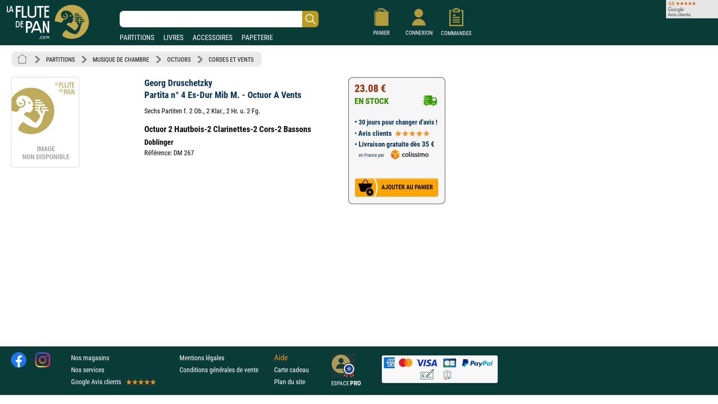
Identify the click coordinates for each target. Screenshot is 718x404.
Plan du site (289, 382)
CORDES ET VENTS (231, 59)
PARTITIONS (137, 37)
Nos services (87, 370)
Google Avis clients (96, 382)
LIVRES (173, 37)
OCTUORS (179, 59)
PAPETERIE (257, 37)
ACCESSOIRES (213, 37)
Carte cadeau (291, 370)
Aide (281, 357)
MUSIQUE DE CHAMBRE (121, 59)
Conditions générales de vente (225, 370)
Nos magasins (90, 358)
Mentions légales (202, 358)
